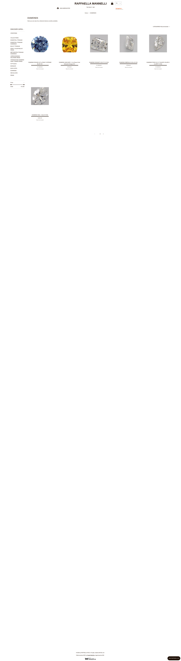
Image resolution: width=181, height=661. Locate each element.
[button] (112, 3)
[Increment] (47, 71)
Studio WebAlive (91, 655)
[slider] (11, 84)
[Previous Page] (95, 134)
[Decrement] (32, 71)
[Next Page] (103, 134)
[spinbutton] (40, 71)
